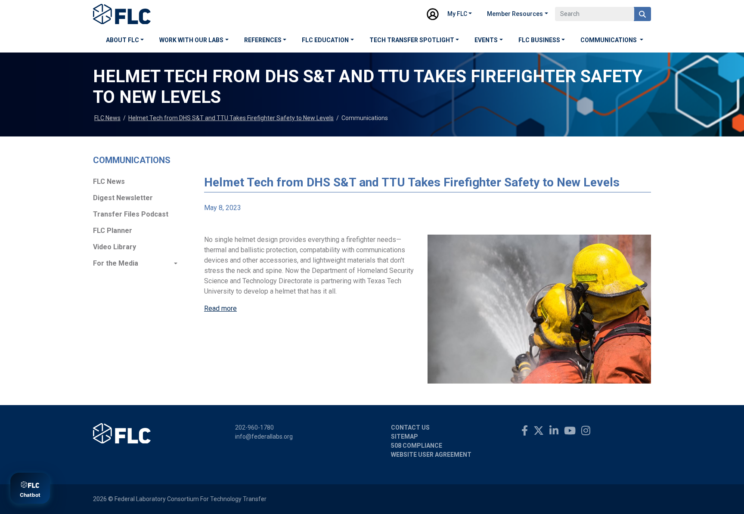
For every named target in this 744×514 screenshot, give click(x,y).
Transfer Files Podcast (130, 214)
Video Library (114, 247)
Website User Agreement (431, 454)
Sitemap (404, 436)
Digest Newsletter (123, 198)
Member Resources (515, 13)
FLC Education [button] (325, 40)
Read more (220, 308)
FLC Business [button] (539, 40)
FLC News (107, 118)
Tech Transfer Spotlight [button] (411, 40)
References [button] (263, 40)
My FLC (457, 13)
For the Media (115, 263)
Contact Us (410, 427)
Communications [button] (609, 40)
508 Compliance (416, 445)
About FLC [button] (122, 40)
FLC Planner (112, 230)
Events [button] (486, 40)
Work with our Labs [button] (191, 40)
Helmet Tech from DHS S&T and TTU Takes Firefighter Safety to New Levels (231, 118)
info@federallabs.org (264, 436)
